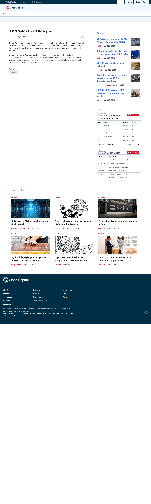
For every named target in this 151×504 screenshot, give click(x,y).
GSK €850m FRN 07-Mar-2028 (116, 163)
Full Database (132, 115)
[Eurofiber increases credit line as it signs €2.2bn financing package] (135, 78)
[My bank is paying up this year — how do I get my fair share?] (30, 245)
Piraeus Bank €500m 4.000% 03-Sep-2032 (120, 160)
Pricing (129, 2)
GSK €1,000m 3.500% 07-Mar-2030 (118, 171)
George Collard (60, 228)
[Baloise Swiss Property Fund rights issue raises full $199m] (135, 54)
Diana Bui (58, 265)
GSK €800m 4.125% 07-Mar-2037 (117, 174)
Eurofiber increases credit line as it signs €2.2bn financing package (111, 78)
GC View (101, 197)
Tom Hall (101, 265)
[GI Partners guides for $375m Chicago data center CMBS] (135, 42)
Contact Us (7, 297)
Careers (6, 301)
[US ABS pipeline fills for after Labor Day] (135, 66)
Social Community (40, 301)
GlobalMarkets (37, 2)
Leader (14, 197)
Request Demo (141, 2)
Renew (65, 297)
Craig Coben (16, 265)
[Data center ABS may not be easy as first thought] (30, 208)
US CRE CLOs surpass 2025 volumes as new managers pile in (110, 93)
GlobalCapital (11, 2)
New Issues (15, 234)
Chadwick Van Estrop (19, 228)
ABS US (99, 70)
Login (121, 2)
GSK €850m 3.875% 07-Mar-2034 (117, 178)
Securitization (24, 2)
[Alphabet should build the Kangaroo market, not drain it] (74, 245)
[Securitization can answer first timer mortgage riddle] (117, 245)
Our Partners (38, 297)
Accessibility (8, 313)
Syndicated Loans (104, 85)
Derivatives (7, 14)
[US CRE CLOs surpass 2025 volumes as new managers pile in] (135, 93)
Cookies (17, 316)
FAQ (64, 293)
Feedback (7, 304)
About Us (6, 293)
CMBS (99, 46)
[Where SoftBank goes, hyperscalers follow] (117, 208)
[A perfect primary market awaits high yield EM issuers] (74, 208)
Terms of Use (19, 313)
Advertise (37, 293)
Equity (99, 58)
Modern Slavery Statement (46, 313)
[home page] (14, 7)
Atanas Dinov (103, 228)
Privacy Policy (30, 313)
